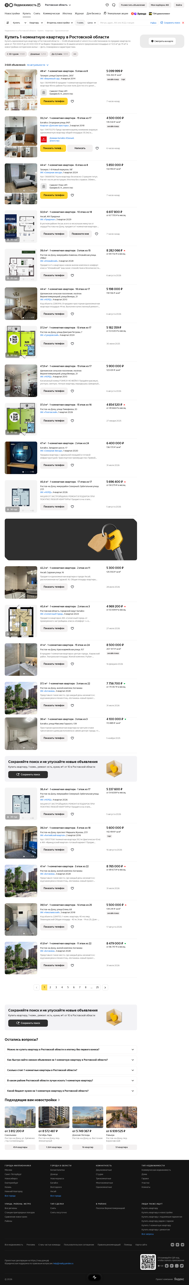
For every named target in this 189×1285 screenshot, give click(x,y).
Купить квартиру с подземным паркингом (162, 1217)
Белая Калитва (57, 1170)
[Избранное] (107, 5)
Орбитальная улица (89, 486)
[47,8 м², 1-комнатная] (22, 382)
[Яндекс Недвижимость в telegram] (182, 1244)
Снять (53, 1208)
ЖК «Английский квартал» (52, 835)
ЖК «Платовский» (48, 412)
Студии (99, 1174)
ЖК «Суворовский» (49, 335)
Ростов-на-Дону (48, 255)
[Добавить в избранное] (72, 101)
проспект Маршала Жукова (70, 832)
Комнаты (146, 1187)
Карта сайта (141, 1245)
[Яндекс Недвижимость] (23, 5)
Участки (145, 1183)
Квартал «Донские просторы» (54, 125)
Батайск (44, 122)
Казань (8, 1187)
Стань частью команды (49, 1245)
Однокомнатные (104, 1187)
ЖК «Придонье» (48, 219)
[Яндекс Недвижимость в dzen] (177, 1244)
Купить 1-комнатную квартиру (156, 1225)
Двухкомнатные (104, 1170)
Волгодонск (56, 1187)
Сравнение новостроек (16, 1217)
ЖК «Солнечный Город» (51, 614)
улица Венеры (68, 296)
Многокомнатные (104, 1183)
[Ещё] (74, 54)
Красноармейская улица (68, 649)
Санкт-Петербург (13, 1174)
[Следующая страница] (105, 987)
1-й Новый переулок (59, 169)
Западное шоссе (56, 448)
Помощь (128, 1245)
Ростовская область (49, 611)
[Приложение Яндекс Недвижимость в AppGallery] (177, 1265)
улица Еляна (62, 909)
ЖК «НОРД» (46, 299)
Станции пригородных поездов (20, 1212)
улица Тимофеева (65, 409)
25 (97, 987)
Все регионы (11, 1208)
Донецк (54, 1174)
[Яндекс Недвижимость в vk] (172, 1244)
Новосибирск (11, 1178)
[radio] (50, 987)
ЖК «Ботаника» (47, 691)
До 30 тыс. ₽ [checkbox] (18, 543)
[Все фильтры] (8, 23)
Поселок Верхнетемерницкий (110, 1208)
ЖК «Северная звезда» (51, 172)
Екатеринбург (11, 1183)
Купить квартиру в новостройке (157, 1212)
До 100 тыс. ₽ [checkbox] (18, 552)
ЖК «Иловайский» (49, 261)
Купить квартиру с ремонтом (156, 1229)
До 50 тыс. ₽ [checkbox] (37, 543)
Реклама (31, 1245)
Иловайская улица (87, 255)
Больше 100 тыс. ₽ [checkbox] (41, 552)
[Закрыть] (183, 23)
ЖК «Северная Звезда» (51, 451)
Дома (144, 1174)
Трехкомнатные (103, 1178)
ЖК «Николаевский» (50, 912)
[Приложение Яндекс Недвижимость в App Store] (166, 1265)
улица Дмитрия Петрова (68, 332)
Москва (8, 1170)
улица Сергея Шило (58, 75)
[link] (179, 5)
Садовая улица (54, 572)
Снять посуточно (58, 1212)
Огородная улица (57, 122)
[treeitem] (13, 13)
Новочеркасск (57, 1178)
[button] (113, 5)
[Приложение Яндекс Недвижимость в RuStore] (182, 1265)
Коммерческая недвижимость (156, 1170)
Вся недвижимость (14, 1245)
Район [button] (153, 23)
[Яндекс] (179, 1279)
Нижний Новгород (13, 1191)
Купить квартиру (150, 1208)
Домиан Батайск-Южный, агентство (62, 139)
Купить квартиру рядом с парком (157, 1221)
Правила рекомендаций (109, 1245)
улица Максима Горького (60, 723)
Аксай (43, 216)
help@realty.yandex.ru (63, 1263)
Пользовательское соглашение (79, 1245)
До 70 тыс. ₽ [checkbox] (57, 543)
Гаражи (145, 1178)
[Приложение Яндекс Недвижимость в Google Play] (171, 1265)
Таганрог (44, 75)
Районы (8, 1221)
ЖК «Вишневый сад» (50, 78)
